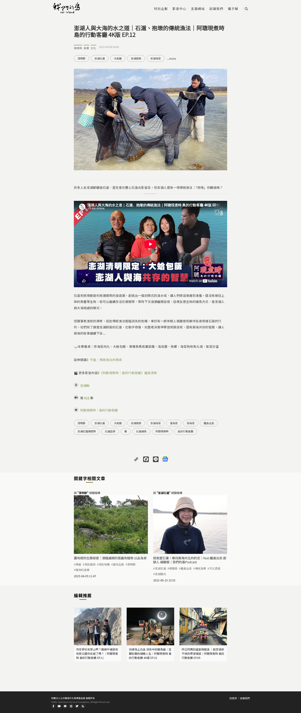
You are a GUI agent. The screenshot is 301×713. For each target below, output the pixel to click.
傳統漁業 (200, 568)
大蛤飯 (118, 58)
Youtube (59, 706)
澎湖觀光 (160, 574)
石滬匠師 (110, 431)
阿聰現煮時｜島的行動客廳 (99, 410)
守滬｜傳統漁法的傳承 (106, 359)
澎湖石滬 (99, 58)
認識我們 (216, 9)
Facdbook (53, 706)
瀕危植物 (89, 564)
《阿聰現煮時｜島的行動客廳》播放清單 (129, 372)
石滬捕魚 (141, 431)
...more (171, 58)
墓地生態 (118, 564)
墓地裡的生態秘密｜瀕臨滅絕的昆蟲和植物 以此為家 (110, 558)
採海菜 (191, 423)
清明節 (81, 58)
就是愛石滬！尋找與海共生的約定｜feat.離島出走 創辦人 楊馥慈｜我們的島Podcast (189, 560)
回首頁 (233, 698)
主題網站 (198, 9)
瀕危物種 (104, 564)
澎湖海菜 (155, 58)
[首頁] (67, 8)
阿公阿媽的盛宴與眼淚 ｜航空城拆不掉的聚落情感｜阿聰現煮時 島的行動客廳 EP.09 (203, 653)
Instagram (71, 706)
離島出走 (209, 423)
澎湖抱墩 (136, 58)
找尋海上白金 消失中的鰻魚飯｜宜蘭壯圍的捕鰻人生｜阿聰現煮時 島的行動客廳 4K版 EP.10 (150, 653)
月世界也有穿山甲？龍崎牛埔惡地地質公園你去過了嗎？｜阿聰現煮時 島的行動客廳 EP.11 (97, 653)
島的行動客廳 (185, 431)
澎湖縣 (85, 385)
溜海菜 (174, 423)
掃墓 (78, 564)
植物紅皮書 (83, 570)
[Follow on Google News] (165, 459)
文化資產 (214, 568)
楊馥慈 (173, 568)
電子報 (233, 9)
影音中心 (179, 9)
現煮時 (78, 48)
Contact (65, 706)
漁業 (86, 48)
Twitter (77, 706)
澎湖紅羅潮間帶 (87, 431)
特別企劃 (161, 9)
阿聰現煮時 (162, 431)
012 (86, 398)
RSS (83, 706)
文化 (93, 48)
